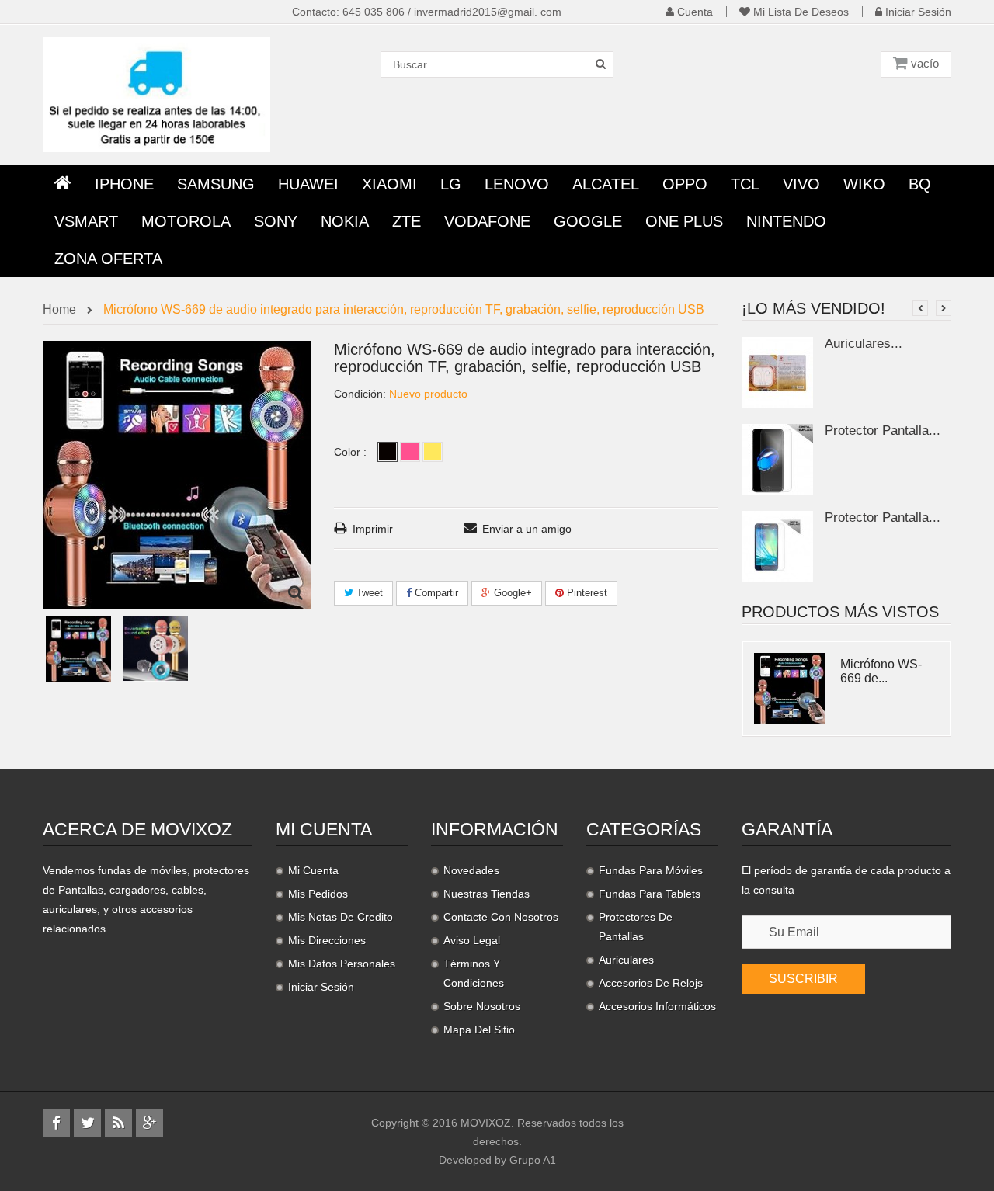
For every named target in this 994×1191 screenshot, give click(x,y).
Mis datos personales (341, 963)
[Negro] (387, 451)
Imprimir (373, 529)
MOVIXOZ (486, 1122)
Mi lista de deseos (799, 11)
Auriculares (626, 959)
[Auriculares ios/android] (777, 371)
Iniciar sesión (916, 11)
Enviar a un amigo (527, 529)
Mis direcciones (327, 940)
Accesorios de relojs (651, 983)
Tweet (368, 593)
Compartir (435, 593)
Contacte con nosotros (500, 917)
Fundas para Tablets (649, 893)
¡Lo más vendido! (813, 308)
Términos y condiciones (473, 973)
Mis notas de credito (340, 917)
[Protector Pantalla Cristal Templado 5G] (777, 458)
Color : (352, 452)
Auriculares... (863, 343)
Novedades (471, 870)
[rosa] (410, 451)
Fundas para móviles (651, 870)
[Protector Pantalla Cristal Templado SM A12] (777, 545)
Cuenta (693, 11)
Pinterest (585, 593)
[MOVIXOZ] (156, 94)
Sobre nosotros (481, 1006)
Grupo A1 (532, 1160)
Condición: (360, 393)
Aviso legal (471, 940)
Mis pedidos (318, 893)
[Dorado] (432, 451)
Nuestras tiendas (486, 893)
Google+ (511, 593)
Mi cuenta (324, 829)
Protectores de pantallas (636, 927)
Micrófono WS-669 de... (881, 671)
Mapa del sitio (479, 1029)
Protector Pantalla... (882, 430)
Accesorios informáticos (657, 1006)
